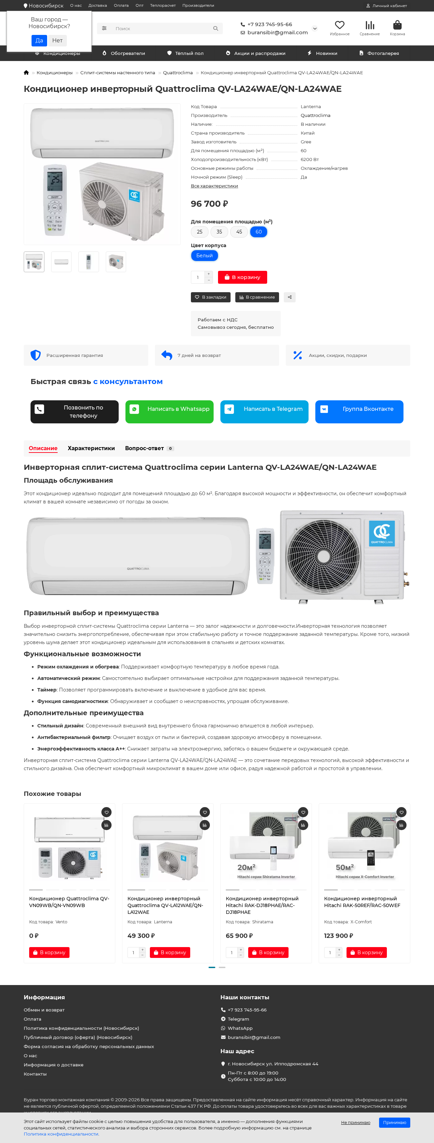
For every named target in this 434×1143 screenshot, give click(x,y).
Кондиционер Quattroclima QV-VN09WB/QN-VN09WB (69, 902)
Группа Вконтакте (368, 409)
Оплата (121, 5)
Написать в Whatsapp (178, 409)
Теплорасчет (163, 5)
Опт (139, 5)
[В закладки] (106, 812)
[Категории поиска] (104, 28)
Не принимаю (355, 1122)
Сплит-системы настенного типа (117, 72)
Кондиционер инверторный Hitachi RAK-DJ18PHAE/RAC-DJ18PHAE (262, 905)
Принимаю (394, 1122)
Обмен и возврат (44, 1009)
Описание (43, 448)
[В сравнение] (106, 825)
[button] (24, 882)
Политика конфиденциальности (61, 1134)
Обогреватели (128, 53)
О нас (76, 5)
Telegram (238, 1019)
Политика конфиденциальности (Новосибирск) (81, 1028)
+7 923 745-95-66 (270, 24)
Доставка (97, 5)
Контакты (35, 1074)
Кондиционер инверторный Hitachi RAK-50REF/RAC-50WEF (362, 902)
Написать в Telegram (273, 409)
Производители (198, 5)
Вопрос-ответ (148, 448)
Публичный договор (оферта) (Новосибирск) (78, 1037)
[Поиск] (215, 28)
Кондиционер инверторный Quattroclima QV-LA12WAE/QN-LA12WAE (165, 905)
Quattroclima (178, 72)
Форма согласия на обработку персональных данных (89, 1046)
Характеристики (91, 448)
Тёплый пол (189, 53)
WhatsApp (240, 1028)
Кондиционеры (61, 53)
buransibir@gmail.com (278, 32)
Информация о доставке (53, 1064)
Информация (44, 997)
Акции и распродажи (259, 53)
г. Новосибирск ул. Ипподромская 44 (273, 1063)
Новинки (326, 53)
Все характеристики (214, 185)
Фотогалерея (383, 53)
